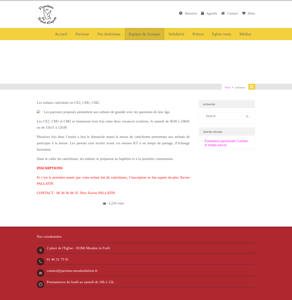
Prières (198, 34)
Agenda (211, 13)
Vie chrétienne (109, 34)
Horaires (190, 13)
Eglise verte (221, 34)
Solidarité (176, 34)
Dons (251, 13)
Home (227, 87)
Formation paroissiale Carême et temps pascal (226, 143)
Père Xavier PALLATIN (97, 193)
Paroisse (82, 34)
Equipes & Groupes (144, 34)
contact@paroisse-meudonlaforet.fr (72, 271)
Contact (232, 13)
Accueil (61, 34)
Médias (245, 34)
